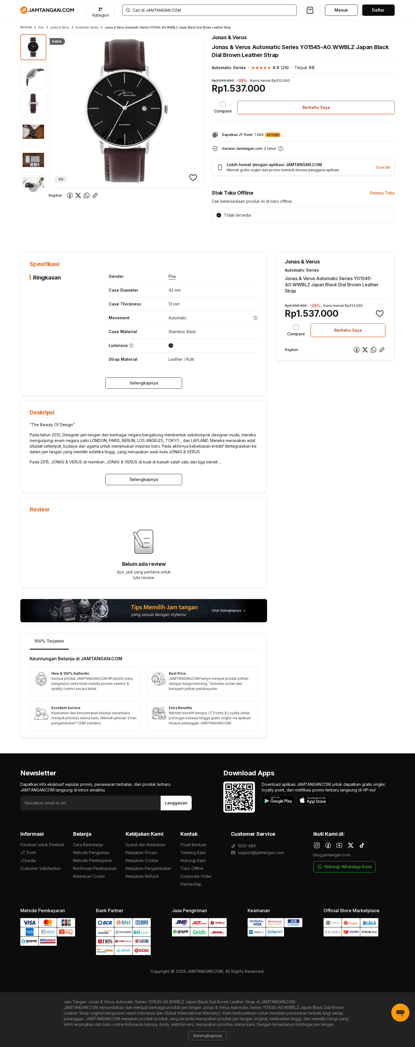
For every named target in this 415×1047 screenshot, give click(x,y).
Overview (29, 234)
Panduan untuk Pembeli (42, 844)
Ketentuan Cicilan (89, 876)
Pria (41, 27)
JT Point (28, 852)
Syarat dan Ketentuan (145, 844)
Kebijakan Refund (142, 876)
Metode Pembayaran (92, 860)
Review (142, 234)
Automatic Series (87, 27)
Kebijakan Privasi (141, 852)
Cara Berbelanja (88, 844)
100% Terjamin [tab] (49, 641)
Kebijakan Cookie (142, 860)
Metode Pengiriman (91, 852)
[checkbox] (223, 107)
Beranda (26, 27)
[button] (267, 68)
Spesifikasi (57, 234)
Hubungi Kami (193, 860)
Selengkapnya (144, 382)
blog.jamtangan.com (331, 854)
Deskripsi (85, 234)
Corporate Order (196, 876)
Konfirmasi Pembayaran (95, 868)
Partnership (191, 884)
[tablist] (144, 642)
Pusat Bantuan (193, 844)
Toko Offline (192, 868)
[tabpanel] (144, 693)
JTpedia (28, 860)
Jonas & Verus (59, 27)
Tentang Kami (193, 852)
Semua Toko (382, 192)
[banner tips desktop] (143, 610)
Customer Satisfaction (40, 868)
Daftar (378, 10)
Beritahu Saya (316, 107)
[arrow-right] (33, 187)
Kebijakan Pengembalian (148, 868)
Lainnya (166, 233)
